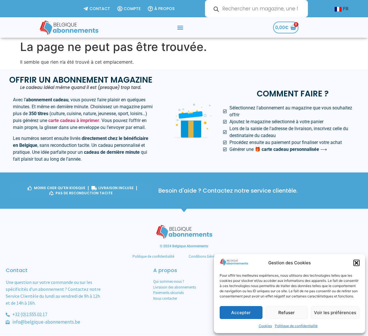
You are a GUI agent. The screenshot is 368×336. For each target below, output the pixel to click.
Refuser (286, 312)
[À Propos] (162, 9)
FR (345, 9)
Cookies (265, 326)
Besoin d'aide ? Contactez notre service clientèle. (228, 191)
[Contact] (97, 9)
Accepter (241, 312)
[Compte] (129, 9)
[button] (356, 263)
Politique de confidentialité (296, 326)
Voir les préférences (335, 312)
